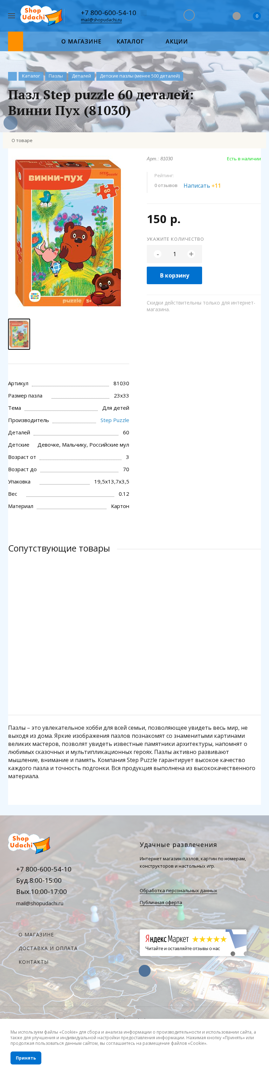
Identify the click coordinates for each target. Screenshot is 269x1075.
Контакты (34, 962)
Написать (202, 185)
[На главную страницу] (42, 16)
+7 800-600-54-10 (108, 12)
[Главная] (12, 76)
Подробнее (134, 669)
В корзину (174, 275)
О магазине (36, 934)
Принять (26, 1058)
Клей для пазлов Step (40, 640)
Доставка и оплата (48, 948)
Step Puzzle (115, 419)
